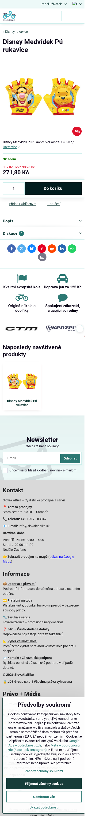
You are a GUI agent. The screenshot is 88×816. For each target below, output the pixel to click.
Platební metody (20, 600)
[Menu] (78, 16)
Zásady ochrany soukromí (44, 771)
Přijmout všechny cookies (44, 784)
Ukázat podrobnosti (44, 807)
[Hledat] (55, 16)
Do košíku (53, 188)
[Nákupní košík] (67, 16)
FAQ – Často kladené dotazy (28, 629)
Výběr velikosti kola (22, 641)
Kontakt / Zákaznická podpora (30, 658)
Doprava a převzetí (21, 584)
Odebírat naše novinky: (42, 446)
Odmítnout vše (44, 797)
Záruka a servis (19, 617)
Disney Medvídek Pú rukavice (22, 403)
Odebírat (70, 458)
